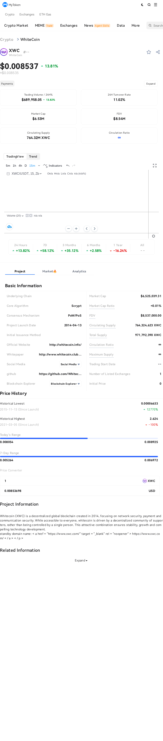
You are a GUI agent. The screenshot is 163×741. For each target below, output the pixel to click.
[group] (21, 156)
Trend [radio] (33, 156)
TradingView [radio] (15, 156)
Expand (150, 83)
